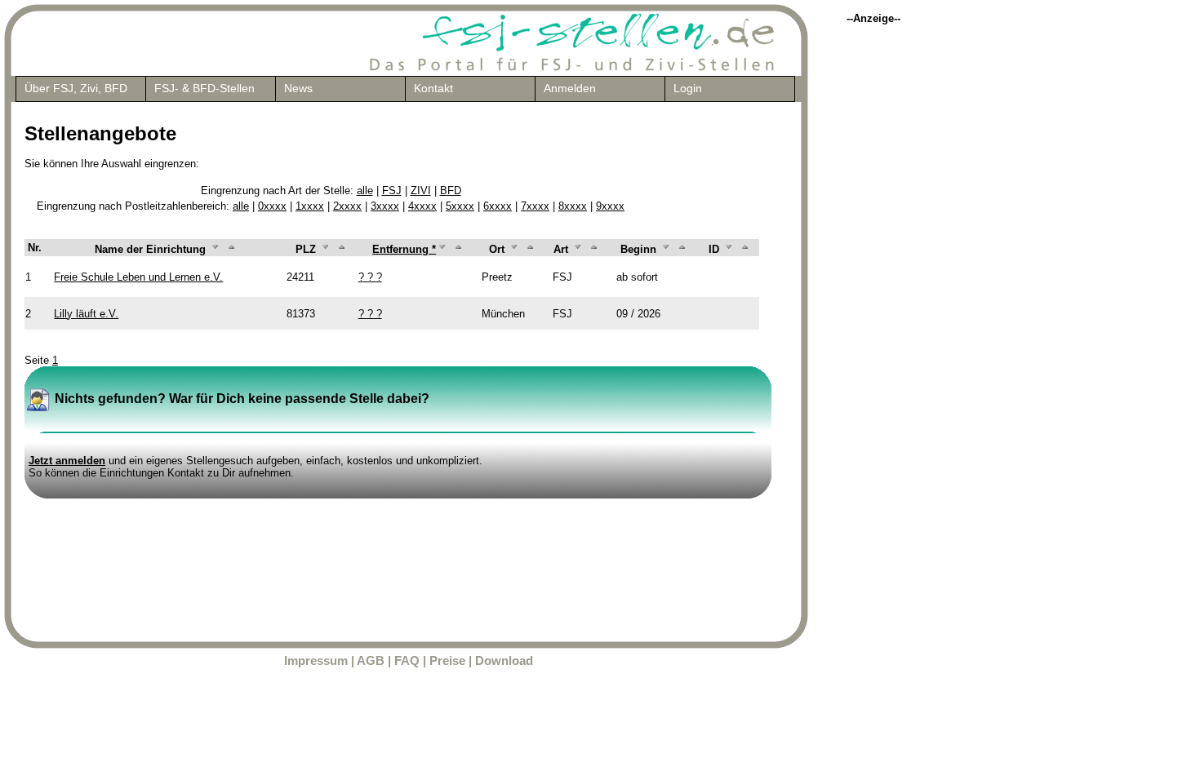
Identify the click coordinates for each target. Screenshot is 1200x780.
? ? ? (370, 277)
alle (365, 190)
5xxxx (460, 206)
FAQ (407, 660)
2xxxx (347, 206)
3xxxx (385, 206)
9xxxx (610, 206)
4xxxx (422, 206)
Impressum (316, 660)
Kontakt (433, 88)
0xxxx (272, 206)
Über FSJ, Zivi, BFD (75, 88)
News (298, 88)
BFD (450, 190)
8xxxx (572, 206)
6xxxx (497, 206)
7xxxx (535, 206)
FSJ (392, 190)
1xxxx (310, 206)
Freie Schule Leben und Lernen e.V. (138, 277)
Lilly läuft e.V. (86, 314)
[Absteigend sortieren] (215, 249)
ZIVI (421, 190)
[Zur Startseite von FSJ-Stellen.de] (572, 69)
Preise (447, 660)
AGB (370, 660)
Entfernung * (404, 249)
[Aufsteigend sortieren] (231, 249)
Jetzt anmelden (67, 460)
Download (504, 660)
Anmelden (570, 88)
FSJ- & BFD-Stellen (204, 88)
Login (687, 88)
